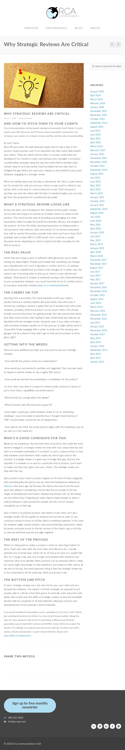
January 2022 (97, 197)
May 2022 (95, 186)
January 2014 (97, 346)
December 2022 (98, 158)
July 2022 (95, 178)
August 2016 (96, 299)
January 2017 (97, 283)
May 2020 (95, 225)
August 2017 (96, 268)
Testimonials (56, 28)
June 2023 (95, 135)
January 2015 (97, 327)
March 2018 (96, 256)
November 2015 (98, 319)
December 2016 (98, 287)
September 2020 (98, 209)
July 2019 (95, 236)
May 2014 (95, 338)
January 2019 (97, 248)
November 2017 (98, 264)
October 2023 (97, 119)
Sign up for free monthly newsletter (30, 705)
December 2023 (98, 111)
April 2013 (95, 358)
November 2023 (98, 115)
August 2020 (96, 213)
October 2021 (97, 201)
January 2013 (97, 362)
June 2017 (95, 276)
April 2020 (95, 229)
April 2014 (95, 342)
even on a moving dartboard (53, 285)
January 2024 (97, 107)
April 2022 (95, 189)
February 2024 (97, 103)
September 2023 (98, 123)
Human (8, 486)
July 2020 (95, 217)
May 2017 (95, 280)
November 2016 (98, 291)
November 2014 (98, 330)
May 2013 (95, 354)
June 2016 (95, 303)
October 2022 (97, 166)
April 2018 (95, 252)
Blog (79, 28)
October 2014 (97, 334)
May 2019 (95, 240)
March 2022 (96, 193)
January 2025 (97, 92)
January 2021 (97, 205)
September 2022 (98, 170)
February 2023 (97, 150)
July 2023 (95, 131)
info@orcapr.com (17, 722)
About (95, 28)
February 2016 (97, 311)
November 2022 (98, 162)
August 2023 (96, 127)
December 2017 (98, 260)
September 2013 (98, 350)
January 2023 (97, 154)
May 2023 (95, 139)
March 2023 (96, 146)
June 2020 (95, 221)
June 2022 (95, 182)
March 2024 (96, 99)
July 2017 (95, 272)
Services (31, 28)
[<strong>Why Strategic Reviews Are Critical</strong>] (44, 85)
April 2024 (95, 95)
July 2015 (95, 323)
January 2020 (97, 233)
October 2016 (97, 295)
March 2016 (96, 307)
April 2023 (95, 142)
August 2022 (96, 174)
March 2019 (96, 244)
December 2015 (98, 315)
